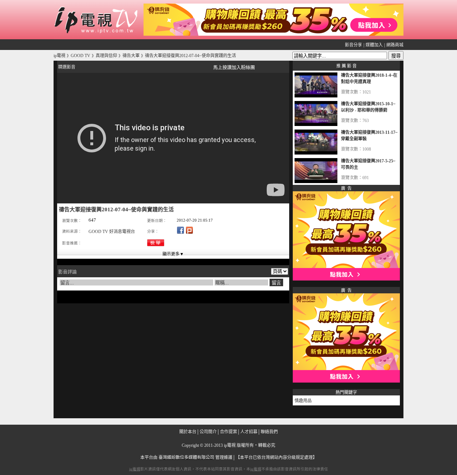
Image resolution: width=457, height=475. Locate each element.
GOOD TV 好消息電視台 (112, 231)
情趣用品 (303, 400)
